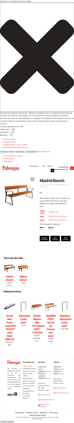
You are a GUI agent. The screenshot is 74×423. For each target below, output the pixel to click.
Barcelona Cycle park (24, 319)
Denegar (11, 151)
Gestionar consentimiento (7, 421)
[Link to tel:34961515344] (54, 388)
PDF (43, 227)
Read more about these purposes (16, 147)
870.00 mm (53, 220)
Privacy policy (9, 158)
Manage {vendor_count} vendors (15, 145)
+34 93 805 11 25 (63, 167)
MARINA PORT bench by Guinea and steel (51, 325)
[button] (37, 57)
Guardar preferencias (31, 151)
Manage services (10, 142)
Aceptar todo (4, 151)
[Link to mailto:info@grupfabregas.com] (39, 399)
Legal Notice (8, 161)
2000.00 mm (53, 212)
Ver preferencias (20, 151)
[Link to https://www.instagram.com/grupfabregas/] (39, 405)
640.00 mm (53, 216)
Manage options (9, 139)
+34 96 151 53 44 (61, 388)
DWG (52, 227)
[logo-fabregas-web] (11, 166)
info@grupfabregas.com (60, 169)
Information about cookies (13, 156)
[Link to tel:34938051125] (39, 395)
